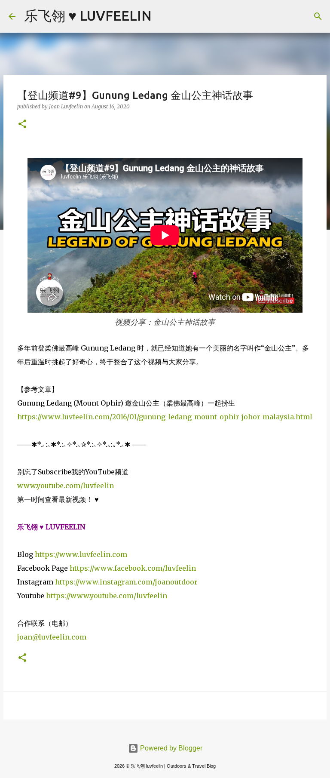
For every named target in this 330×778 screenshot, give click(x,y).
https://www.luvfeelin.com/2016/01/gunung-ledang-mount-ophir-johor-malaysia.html (164, 416)
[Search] (164, 16)
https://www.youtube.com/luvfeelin (106, 595)
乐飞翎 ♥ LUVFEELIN (88, 15)
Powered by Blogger (170, 748)
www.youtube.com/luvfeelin (65, 485)
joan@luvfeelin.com (51, 637)
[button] (22, 124)
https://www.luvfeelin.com (81, 554)
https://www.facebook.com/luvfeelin (133, 568)
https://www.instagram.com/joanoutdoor (126, 582)
